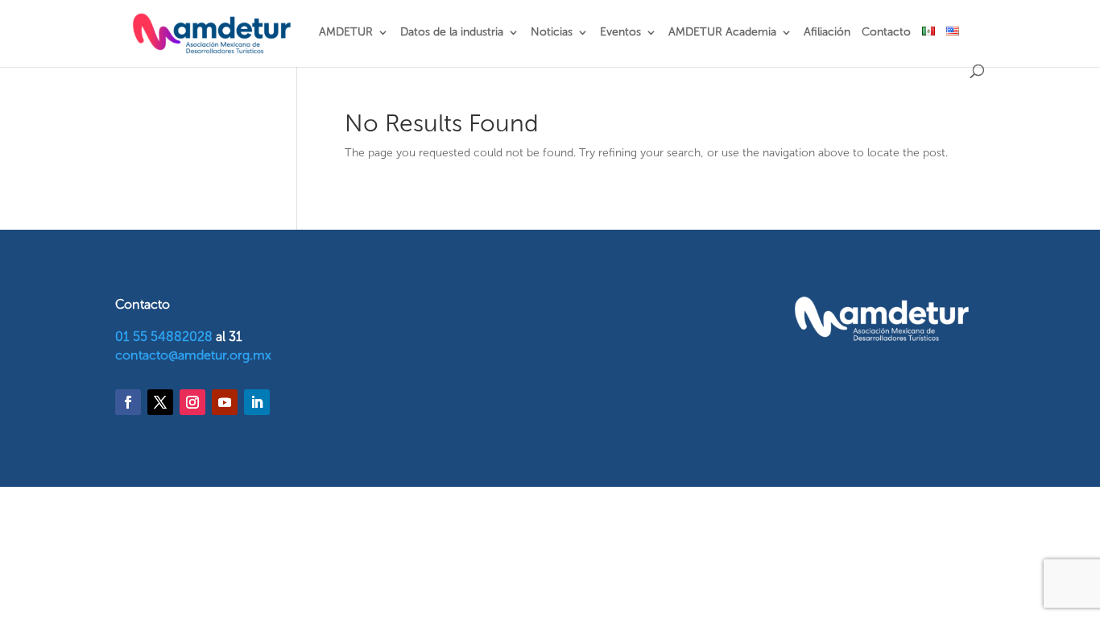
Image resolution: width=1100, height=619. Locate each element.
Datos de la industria (451, 33)
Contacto (886, 33)
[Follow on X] (160, 402)
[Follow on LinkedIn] (257, 402)
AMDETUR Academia (722, 33)
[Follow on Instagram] (192, 402)
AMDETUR (346, 33)
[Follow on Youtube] (225, 402)
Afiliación (827, 33)
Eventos (620, 33)
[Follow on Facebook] (128, 402)
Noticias (552, 33)
